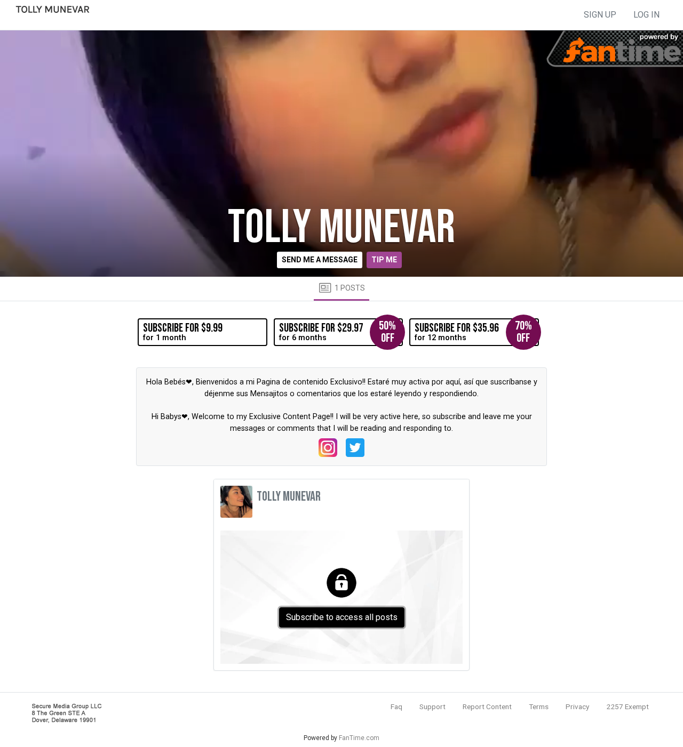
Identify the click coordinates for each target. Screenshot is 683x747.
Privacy (577, 706)
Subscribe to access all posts (342, 617)
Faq (396, 706)
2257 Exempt (627, 706)
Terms (539, 706)
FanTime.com (359, 738)
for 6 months (337, 332)
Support (432, 706)
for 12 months (473, 332)
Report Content (487, 706)
